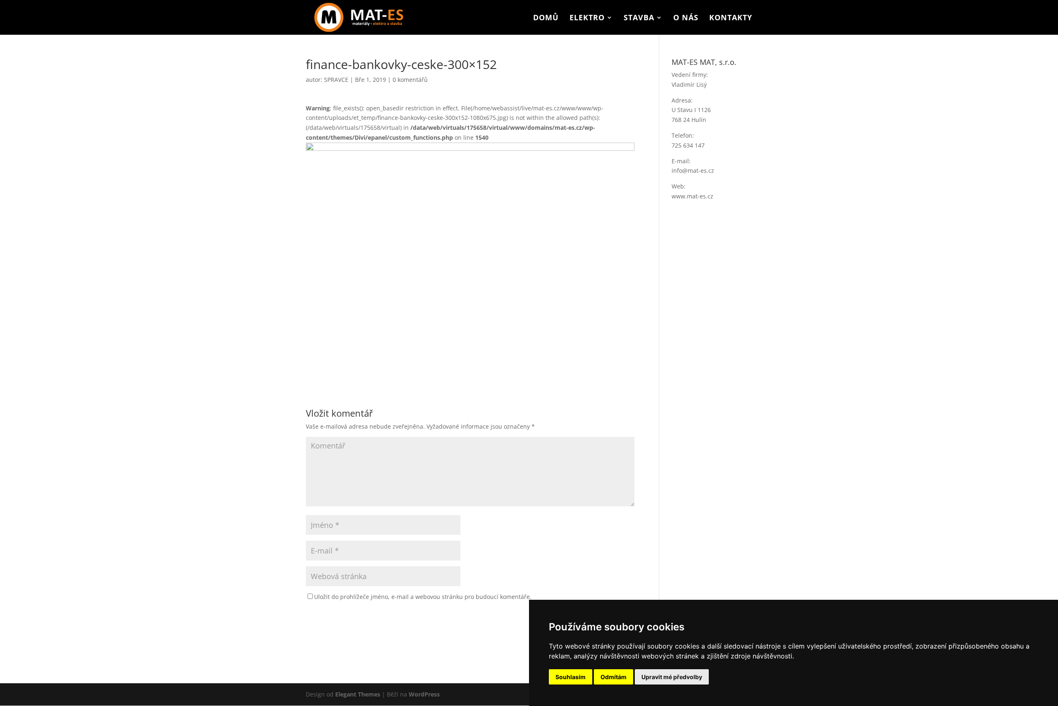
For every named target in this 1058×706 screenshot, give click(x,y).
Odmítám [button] (613, 676)
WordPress (424, 694)
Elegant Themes (357, 694)
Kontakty (730, 18)
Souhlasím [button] (570, 676)
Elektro (587, 18)
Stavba (639, 18)
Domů (546, 18)
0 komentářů (410, 79)
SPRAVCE (336, 79)
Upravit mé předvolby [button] (671, 676)
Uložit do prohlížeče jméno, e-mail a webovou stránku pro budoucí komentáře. (422, 597)
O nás (685, 18)
